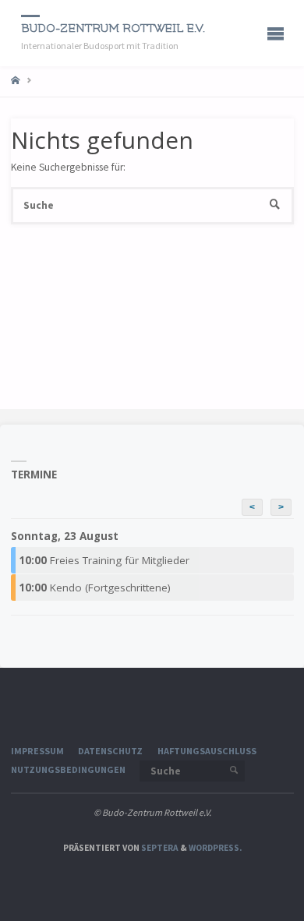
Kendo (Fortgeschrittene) (95, 587)
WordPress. (215, 847)
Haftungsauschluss (206, 751)
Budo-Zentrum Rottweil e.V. (113, 28)
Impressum (37, 751)
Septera (159, 847)
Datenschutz (110, 751)
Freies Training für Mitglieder (104, 560)
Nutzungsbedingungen (68, 769)
